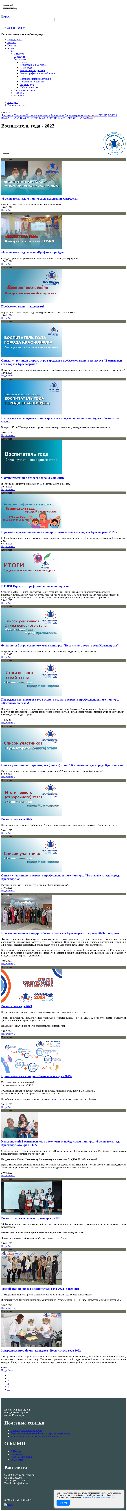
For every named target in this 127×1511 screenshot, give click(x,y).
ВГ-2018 (43, 118)
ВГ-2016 (71, 118)
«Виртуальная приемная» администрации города (37, 1436)
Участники (20, 115)
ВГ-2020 (24, 118)
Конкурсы (12, 102)
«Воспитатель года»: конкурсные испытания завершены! (40, 198)
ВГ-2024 (112, 115)
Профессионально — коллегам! (22, 306)
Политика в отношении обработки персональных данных (41, 1433)
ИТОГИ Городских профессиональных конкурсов (35, 586)
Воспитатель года (16, 105)
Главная (5, 112)
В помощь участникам (38, 115)
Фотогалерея (57, 115)
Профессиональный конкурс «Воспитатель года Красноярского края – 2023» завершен (60, 933)
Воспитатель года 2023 (16, 1006)
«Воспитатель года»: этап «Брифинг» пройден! (33, 252)
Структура (16, 1454)
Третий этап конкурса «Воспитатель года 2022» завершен (40, 1288)
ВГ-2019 (52, 118)
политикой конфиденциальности (98, 1497)
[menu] (66, 73)
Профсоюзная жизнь (21, 1457)
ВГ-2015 (90, 118)
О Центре (16, 1451)
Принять (63, 1503)
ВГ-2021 (62, 118)
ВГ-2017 (34, 118)
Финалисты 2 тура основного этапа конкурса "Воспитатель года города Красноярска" (60, 645)
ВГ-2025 (103, 115)
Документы (7, 115)
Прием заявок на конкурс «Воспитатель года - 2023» (36, 1076)
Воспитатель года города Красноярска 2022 (30, 1218)
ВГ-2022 (15, 118)
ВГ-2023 (5, 118)
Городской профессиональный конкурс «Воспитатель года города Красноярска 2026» (59, 532)
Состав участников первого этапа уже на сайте (32, 477)
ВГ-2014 (81, 118)
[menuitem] (16, 27)
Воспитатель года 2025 (16, 819)
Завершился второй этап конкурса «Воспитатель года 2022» (41, 1350)
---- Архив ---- (90, 115)
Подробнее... (8, 210)
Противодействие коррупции (26, 1430)
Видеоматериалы (74, 115)
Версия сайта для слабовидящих (23, 34)
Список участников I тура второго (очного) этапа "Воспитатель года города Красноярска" (63, 765)
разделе (58, 1099)
